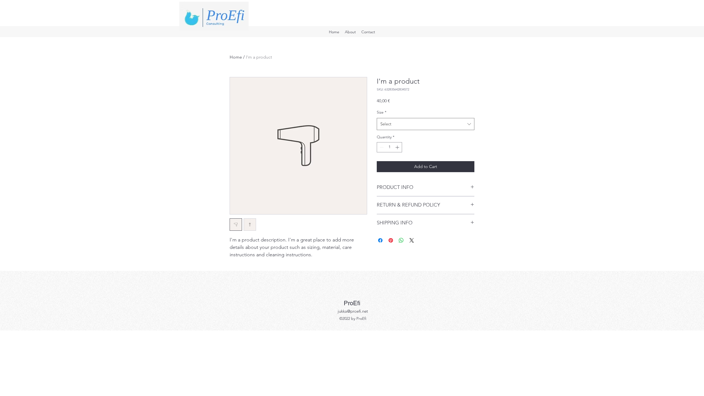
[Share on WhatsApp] (401, 240)
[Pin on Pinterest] (390, 240)
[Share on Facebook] (380, 240)
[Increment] (397, 147)
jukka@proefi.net (353, 311)
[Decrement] (381, 147)
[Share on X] (411, 240)
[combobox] (425, 124)
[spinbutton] (389, 147)
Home (236, 57)
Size (381, 112)
